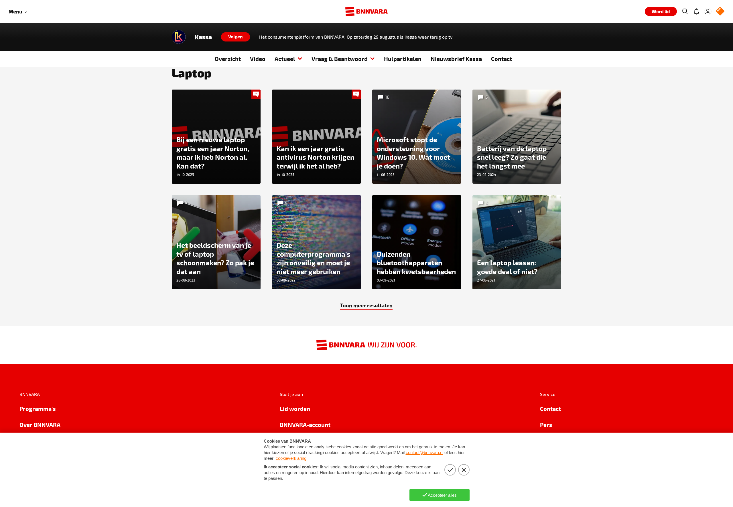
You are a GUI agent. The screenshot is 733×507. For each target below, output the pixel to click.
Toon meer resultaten (366, 305)
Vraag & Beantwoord (340, 58)
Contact (501, 58)
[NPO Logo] (720, 11)
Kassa (203, 36)
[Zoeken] (684, 11)
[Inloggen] (707, 11)
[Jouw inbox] (696, 11)
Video (257, 58)
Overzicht (228, 58)
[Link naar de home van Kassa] (179, 37)
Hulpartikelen (402, 58)
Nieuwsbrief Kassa (456, 58)
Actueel (285, 58)
